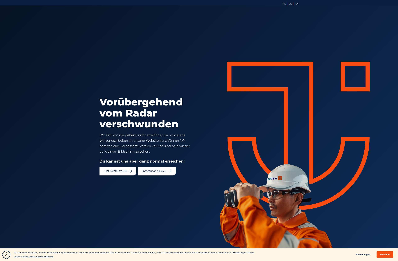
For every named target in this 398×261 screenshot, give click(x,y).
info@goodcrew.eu (155, 171)
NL (284, 4)
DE (290, 4)
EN (296, 4)
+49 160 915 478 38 (115, 171)
